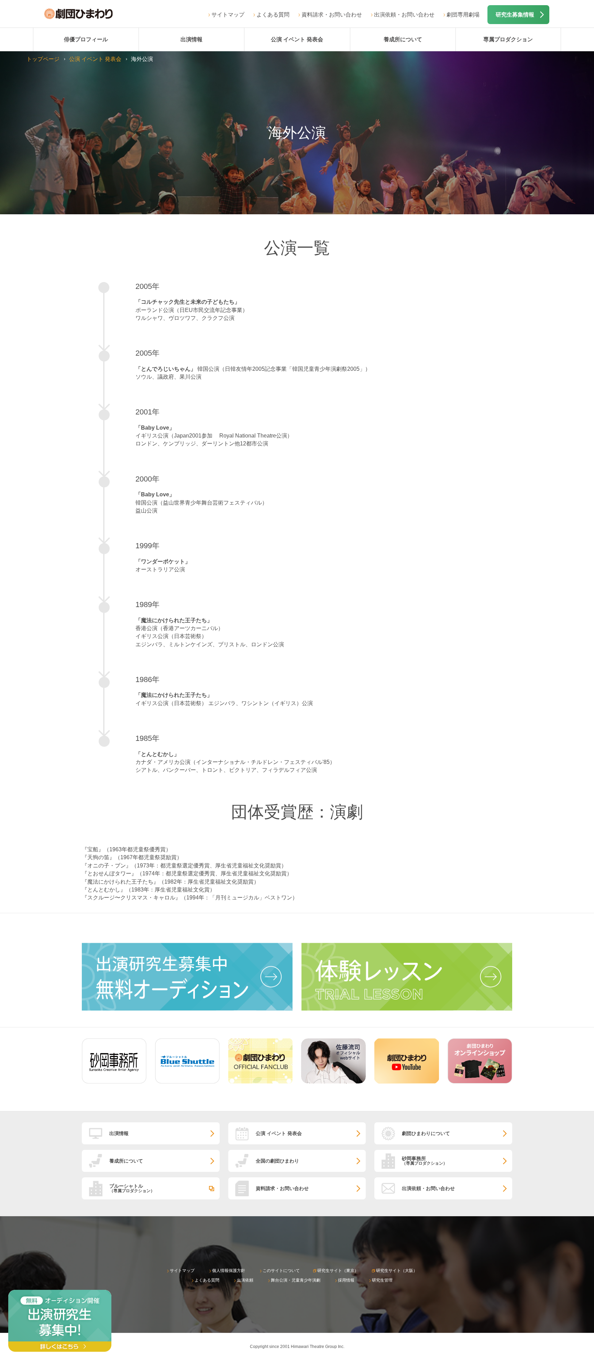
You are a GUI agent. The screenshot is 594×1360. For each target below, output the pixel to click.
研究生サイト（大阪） (396, 1270)
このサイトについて (281, 1270)
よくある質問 (272, 15)
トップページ (42, 59)
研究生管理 (382, 1280)
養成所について (403, 39)
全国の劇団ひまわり (277, 1161)
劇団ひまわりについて (426, 1133)
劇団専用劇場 (463, 15)
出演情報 (191, 39)
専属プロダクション (508, 39)
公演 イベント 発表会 (297, 39)
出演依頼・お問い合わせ (404, 15)
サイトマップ (227, 15)
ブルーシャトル (132, 1188)
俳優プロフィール (86, 39)
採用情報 (346, 1280)
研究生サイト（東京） (338, 1270)
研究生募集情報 (515, 15)
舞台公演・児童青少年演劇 (295, 1280)
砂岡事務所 (424, 1161)
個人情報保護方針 (228, 1270)
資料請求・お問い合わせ (331, 15)
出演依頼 (245, 1280)
